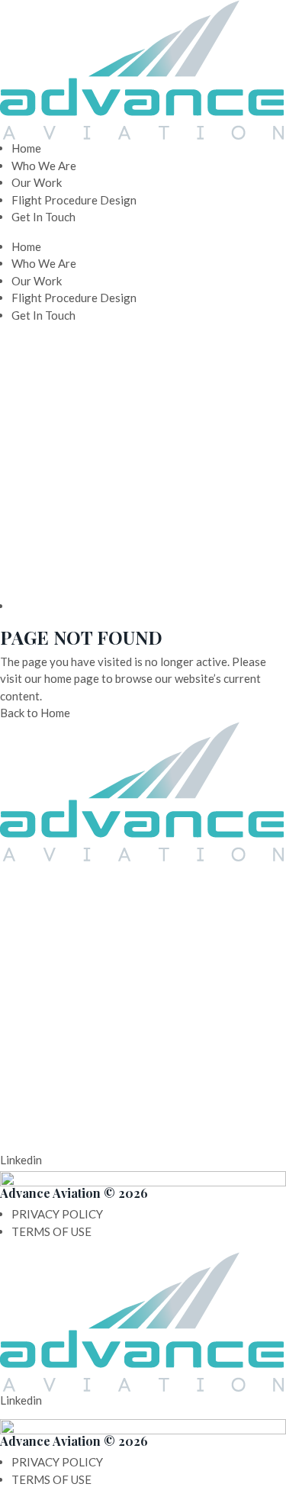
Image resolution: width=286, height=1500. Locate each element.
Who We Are (43, 165)
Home (26, 148)
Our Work (36, 182)
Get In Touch (43, 217)
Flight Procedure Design (74, 200)
